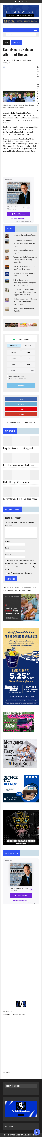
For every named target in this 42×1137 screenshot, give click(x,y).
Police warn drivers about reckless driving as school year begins (24, 243)
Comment (9, 526)
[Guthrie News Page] (21, 11)
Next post (29, 422)
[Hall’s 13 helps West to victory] (21, 478)
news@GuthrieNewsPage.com (14, 1014)
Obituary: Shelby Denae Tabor (24, 235)
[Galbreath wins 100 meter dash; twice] (21, 495)
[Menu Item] (15, 1)
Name (7, 541)
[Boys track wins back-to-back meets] (21, 462)
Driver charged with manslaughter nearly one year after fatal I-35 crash (24, 282)
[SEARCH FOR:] (21, 34)
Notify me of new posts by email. (20, 573)
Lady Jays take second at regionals (18, 448)
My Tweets (7, 1072)
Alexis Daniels (16, 60)
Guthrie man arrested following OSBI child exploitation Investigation (25, 301)
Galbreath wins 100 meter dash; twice (20, 499)
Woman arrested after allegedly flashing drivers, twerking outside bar (25, 259)
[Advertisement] (21, 164)
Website (8, 554)
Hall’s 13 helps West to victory (16, 482)
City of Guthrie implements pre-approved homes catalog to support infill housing (25, 292)
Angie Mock (27, 60)
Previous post (14, 422)
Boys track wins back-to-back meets (19, 465)
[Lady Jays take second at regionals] (21, 445)
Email (7, 548)
